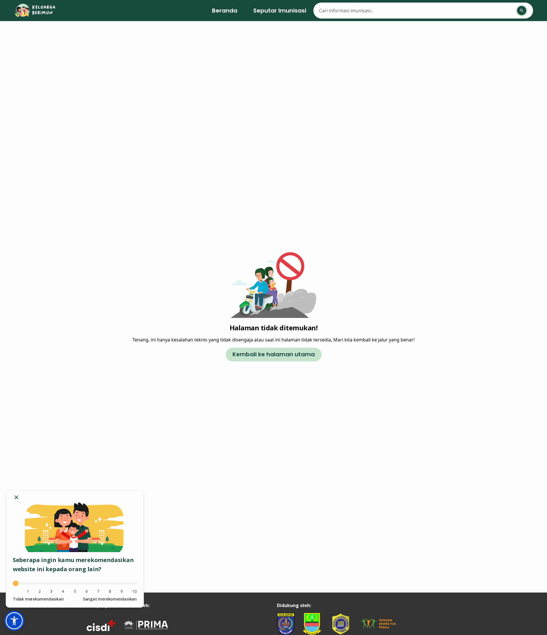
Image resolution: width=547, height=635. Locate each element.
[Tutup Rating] (16, 497)
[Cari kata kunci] (521, 10)
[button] (14, 620)
